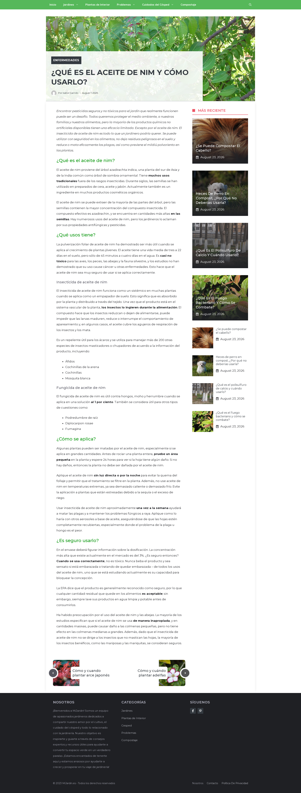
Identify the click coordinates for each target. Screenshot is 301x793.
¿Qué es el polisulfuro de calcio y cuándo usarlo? (231, 388)
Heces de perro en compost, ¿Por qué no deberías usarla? (216, 198)
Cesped (126, 725)
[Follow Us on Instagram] (200, 711)
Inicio (52, 4)
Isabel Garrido (70, 92)
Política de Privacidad (235, 783)
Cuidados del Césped (155, 4)
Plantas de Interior (97, 4)
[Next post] (185, 673)
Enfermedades (66, 60)
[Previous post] (53, 673)
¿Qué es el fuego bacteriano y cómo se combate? (215, 302)
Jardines (68, 4)
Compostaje (188, 4)
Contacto (212, 783)
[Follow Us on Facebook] (193, 711)
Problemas (124, 4)
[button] (250, 4)
